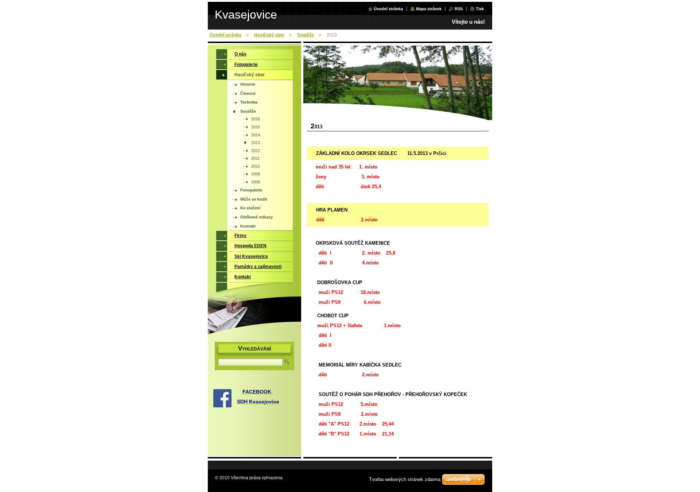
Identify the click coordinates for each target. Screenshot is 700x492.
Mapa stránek (429, 9)
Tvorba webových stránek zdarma (404, 479)
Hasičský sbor (269, 35)
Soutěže (305, 35)
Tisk (480, 9)
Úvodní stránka (388, 9)
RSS (459, 9)
